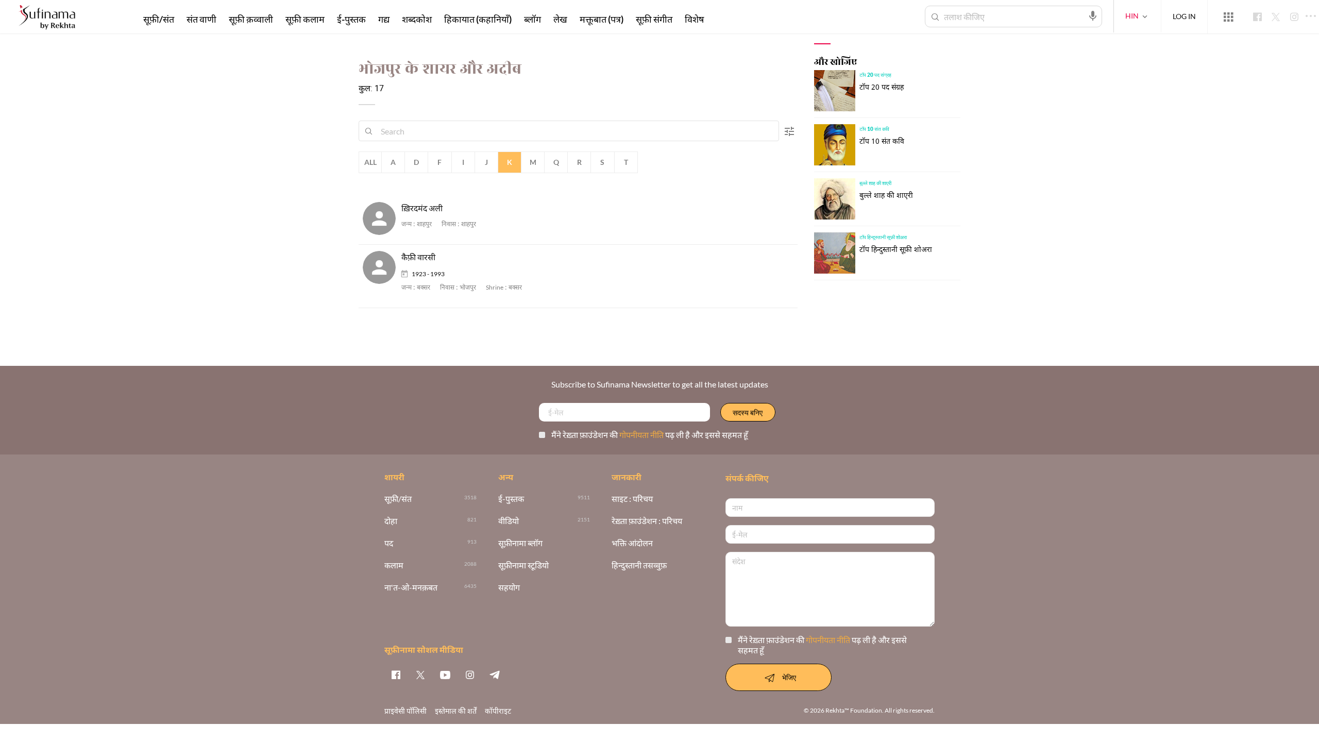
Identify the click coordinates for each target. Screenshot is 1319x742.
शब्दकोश (417, 19)
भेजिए (789, 677)
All (370, 162)
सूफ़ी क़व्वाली (251, 19)
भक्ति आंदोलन (632, 543)
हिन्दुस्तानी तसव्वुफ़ (639, 565)
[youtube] (445, 674)
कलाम (393, 565)
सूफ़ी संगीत (654, 19)
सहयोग (509, 587)
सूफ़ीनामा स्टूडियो (523, 565)
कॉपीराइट (498, 710)
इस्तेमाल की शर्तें (456, 710)
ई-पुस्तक (351, 19)
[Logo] (47, 18)
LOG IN (1184, 16)
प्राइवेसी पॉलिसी (405, 710)
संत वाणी (201, 19)
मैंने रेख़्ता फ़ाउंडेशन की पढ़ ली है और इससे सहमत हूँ (649, 435)
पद (388, 543)
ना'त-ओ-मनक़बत (410, 587)
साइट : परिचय (632, 499)
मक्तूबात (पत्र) (601, 19)
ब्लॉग (532, 19)
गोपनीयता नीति (642, 435)
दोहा (390, 521)
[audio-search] (1092, 16)
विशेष (694, 19)
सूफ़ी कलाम (305, 19)
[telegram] (494, 674)
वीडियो (508, 521)
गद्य (384, 19)
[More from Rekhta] (1228, 17)
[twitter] (420, 674)
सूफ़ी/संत (158, 19)
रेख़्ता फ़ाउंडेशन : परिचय (647, 521)
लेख (560, 19)
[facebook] (395, 674)
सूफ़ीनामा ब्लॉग (520, 543)
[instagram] (470, 674)
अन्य (723, 19)
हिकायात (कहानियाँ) (478, 19)
